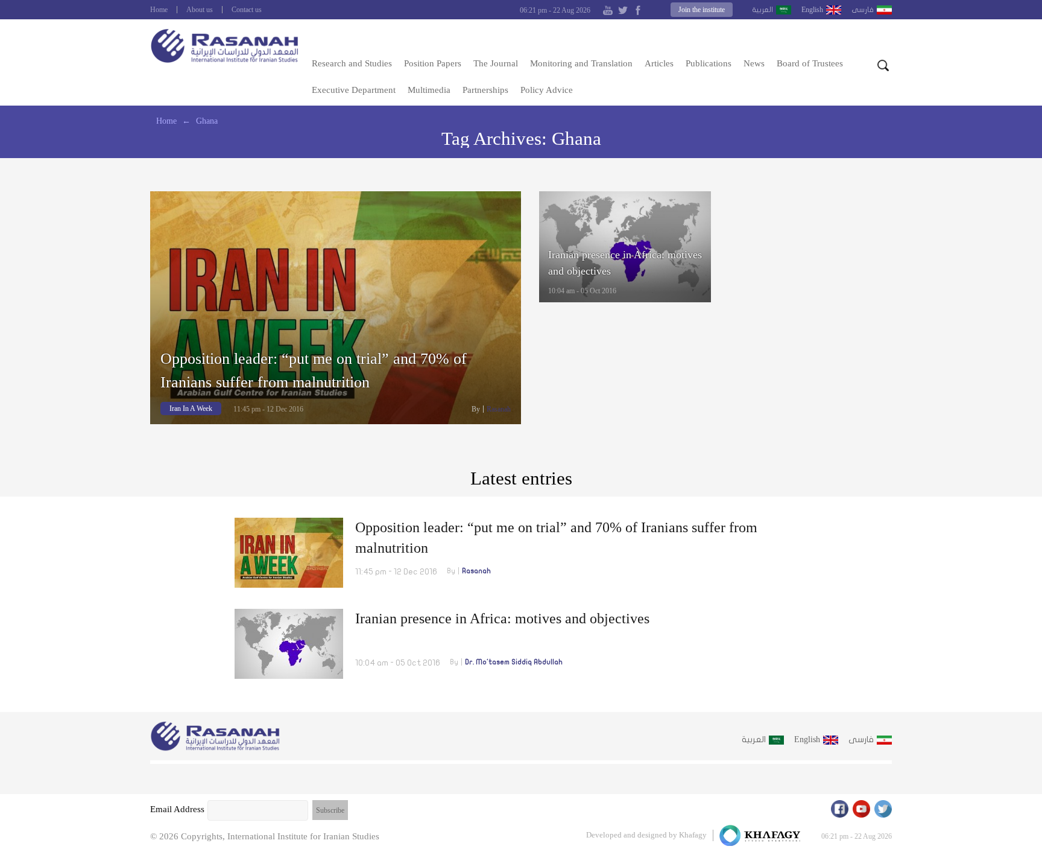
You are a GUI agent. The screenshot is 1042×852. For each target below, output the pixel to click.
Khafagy (693, 834)
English (812, 9)
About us (199, 9)
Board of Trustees (810, 63)
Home (159, 9)
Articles (659, 63)
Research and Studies (352, 63)
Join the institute (701, 9)
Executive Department (354, 90)
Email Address (177, 809)
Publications (708, 63)
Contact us (247, 9)
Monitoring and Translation (581, 63)
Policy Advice (546, 90)
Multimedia (429, 90)
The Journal (495, 63)
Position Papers (432, 63)
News (754, 63)
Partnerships (485, 90)
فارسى (862, 9)
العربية (762, 9)
